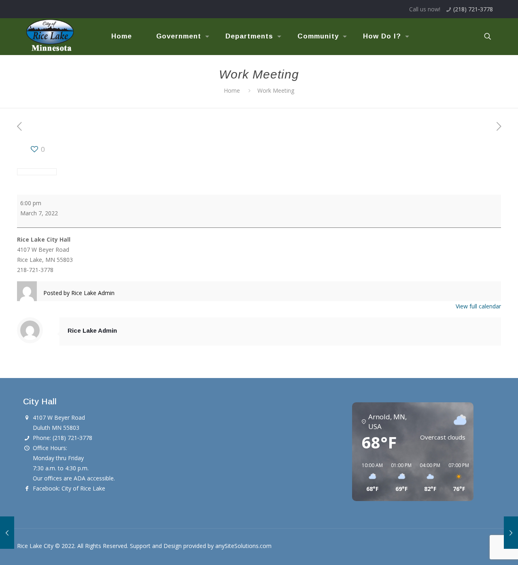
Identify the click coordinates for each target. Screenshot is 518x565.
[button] (369, 477)
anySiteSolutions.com (243, 546)
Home (232, 90)
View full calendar (478, 306)
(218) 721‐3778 (473, 9)
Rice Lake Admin (92, 330)
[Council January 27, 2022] (7, 532)
